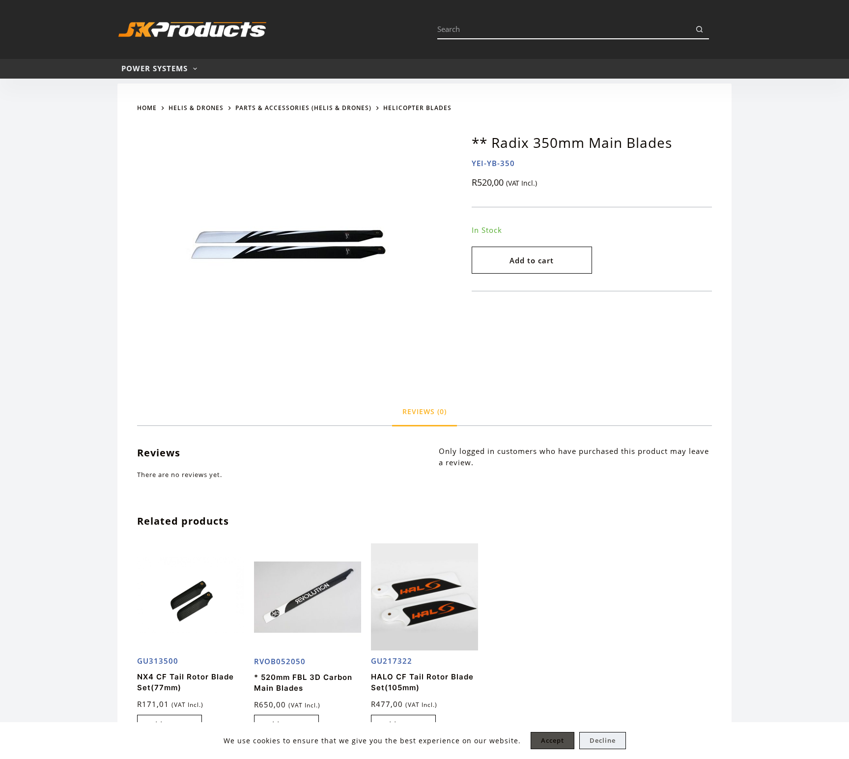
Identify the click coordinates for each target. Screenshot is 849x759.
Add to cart (531, 260)
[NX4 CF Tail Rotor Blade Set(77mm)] (190, 596)
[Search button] (699, 29)
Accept (552, 740)
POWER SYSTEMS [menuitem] (154, 68)
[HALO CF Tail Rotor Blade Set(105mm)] (424, 596)
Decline (603, 740)
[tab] (424, 411)
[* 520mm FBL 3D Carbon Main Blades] (307, 597)
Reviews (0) (424, 411)
